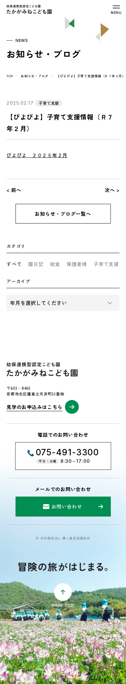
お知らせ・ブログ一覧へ (63, 213)
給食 (55, 264)
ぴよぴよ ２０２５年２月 (37, 155)
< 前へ (13, 189)
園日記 (35, 264)
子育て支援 (106, 264)
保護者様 (77, 264)
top (9, 75)
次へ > (112, 189)
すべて (14, 264)
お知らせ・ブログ (34, 75)
